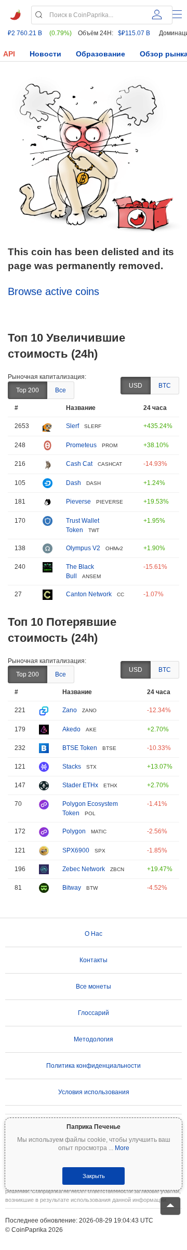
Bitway (71, 887)
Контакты (93, 960)
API (9, 54)
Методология (93, 1039)
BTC (164, 385)
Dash (73, 483)
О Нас (93, 933)
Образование (100, 54)
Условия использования (93, 1092)
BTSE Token (79, 748)
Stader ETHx (80, 785)
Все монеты (93, 986)
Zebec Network (83, 869)
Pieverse (78, 501)
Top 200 (27, 390)
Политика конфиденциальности (93, 1065)
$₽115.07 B (134, 33)
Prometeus (81, 445)
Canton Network (89, 594)
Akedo (71, 729)
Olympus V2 (83, 548)
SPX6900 (75, 850)
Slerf (72, 426)
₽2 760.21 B (25, 33)
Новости (45, 54)
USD (135, 385)
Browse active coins (53, 291)
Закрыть (94, 1176)
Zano (69, 710)
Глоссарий (93, 1013)
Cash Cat (79, 463)
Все (60, 390)
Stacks (71, 766)
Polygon (74, 831)
